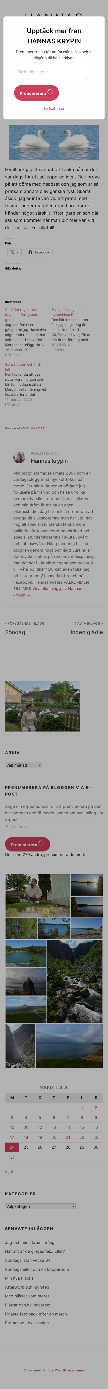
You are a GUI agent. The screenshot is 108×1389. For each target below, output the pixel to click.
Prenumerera (33, 93)
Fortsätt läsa (54, 108)
